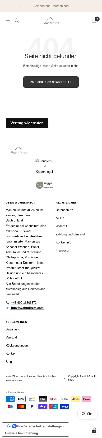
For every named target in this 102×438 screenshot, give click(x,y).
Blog (9, 362)
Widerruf (61, 226)
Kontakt (11, 353)
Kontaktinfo (63, 242)
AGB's (60, 218)
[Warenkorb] (94, 20)
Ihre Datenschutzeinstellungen (40, 426)
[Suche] (17, 20)
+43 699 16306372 (24, 302)
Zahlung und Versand (70, 234)
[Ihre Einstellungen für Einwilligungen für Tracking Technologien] (94, 430)
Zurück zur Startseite (51, 82)
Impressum (63, 250)
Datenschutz (64, 210)
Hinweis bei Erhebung (21, 433)
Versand (11, 337)
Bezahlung (13, 329)
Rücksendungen (17, 345)
